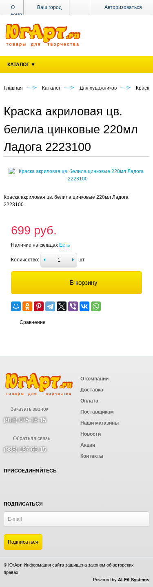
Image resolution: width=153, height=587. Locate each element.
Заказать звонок (28, 409)
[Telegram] (50, 306)
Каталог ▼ (21, 64)
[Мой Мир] (16, 306)
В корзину (84, 282)
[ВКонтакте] (84, 306)
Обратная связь (31, 438)
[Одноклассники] (27, 306)
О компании (22, 11)
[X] (62, 306)
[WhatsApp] (96, 306)
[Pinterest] (39, 306)
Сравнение (33, 322)
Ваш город (49, 7)
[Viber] (73, 306)
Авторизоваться (123, 7)
